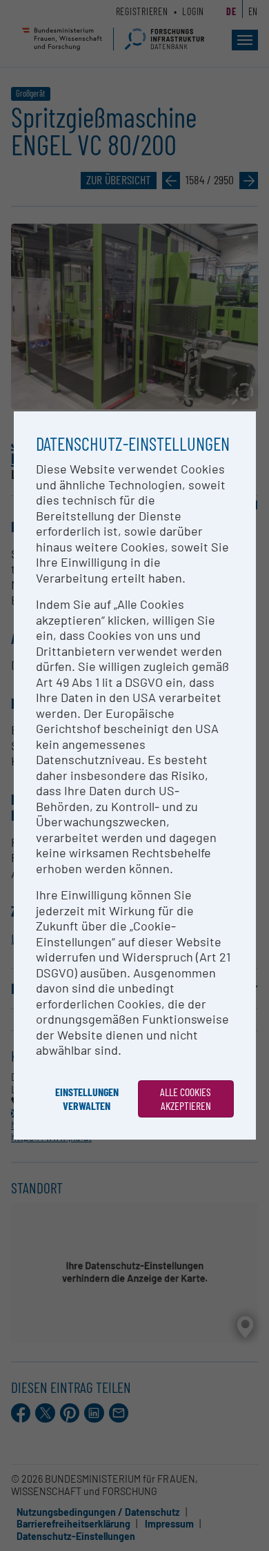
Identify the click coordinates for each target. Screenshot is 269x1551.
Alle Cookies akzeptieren (185, 1098)
